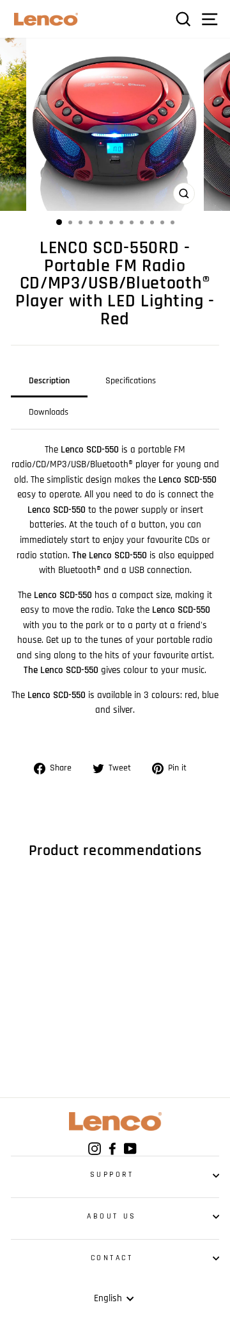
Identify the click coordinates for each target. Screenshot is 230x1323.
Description (49, 381)
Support (112, 1174)
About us (111, 1216)
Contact (112, 1258)
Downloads (48, 412)
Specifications (130, 381)
